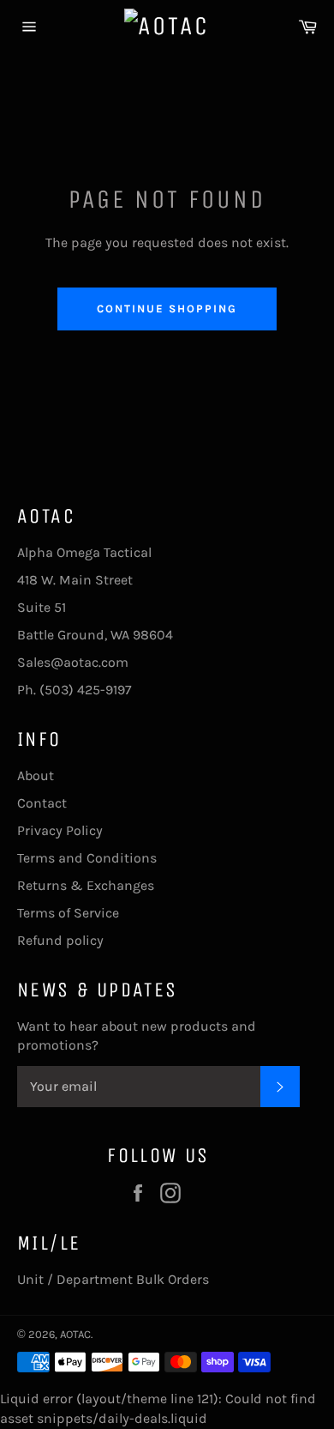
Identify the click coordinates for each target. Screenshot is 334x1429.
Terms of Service (68, 913)
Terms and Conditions (87, 858)
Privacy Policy (60, 830)
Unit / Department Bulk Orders (113, 1279)
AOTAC (75, 1334)
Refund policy (60, 940)
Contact (42, 803)
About (35, 775)
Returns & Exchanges (85, 885)
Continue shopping (166, 308)
